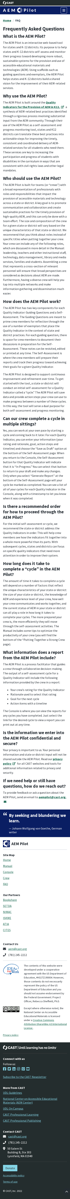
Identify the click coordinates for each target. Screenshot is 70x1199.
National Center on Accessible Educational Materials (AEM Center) (30, 1100)
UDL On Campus (13, 1108)
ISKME (7, 918)
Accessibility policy (13, 1175)
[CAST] (8, 3)
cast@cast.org (17, 1136)
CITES (7, 930)
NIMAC (7, 912)
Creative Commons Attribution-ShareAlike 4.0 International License (45, 1024)
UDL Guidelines (12, 1093)
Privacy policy (10, 1035)
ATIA (6, 924)
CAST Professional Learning (21, 1114)
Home (7, 20)
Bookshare (10, 900)
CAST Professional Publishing (22, 1120)
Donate (10, 1168)
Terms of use (10, 1181)
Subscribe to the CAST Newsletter (24, 1077)
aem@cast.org (17, 949)
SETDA (7, 906)
